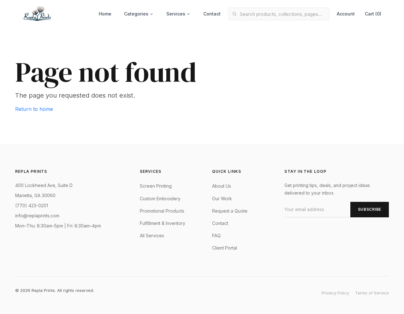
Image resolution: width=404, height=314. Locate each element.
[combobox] (278, 14)
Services (175, 13)
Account (346, 13)
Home (105, 13)
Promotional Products (162, 211)
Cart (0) (373, 13)
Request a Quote (229, 211)
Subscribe (369, 209)
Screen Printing (156, 186)
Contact (212, 13)
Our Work (222, 198)
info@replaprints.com (37, 215)
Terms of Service (372, 292)
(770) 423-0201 (31, 205)
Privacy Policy (335, 292)
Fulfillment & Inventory (162, 223)
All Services (152, 235)
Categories (136, 13)
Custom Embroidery (160, 198)
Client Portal (224, 248)
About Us (221, 186)
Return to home (34, 109)
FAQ (216, 235)
